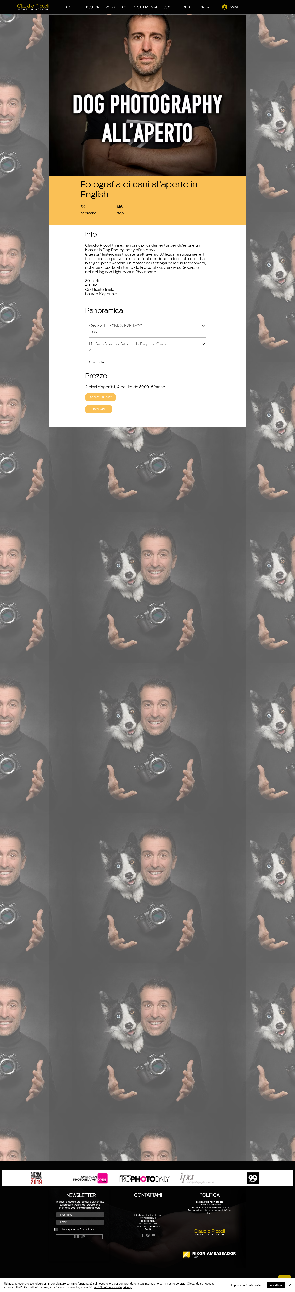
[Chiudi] (290, 1285)
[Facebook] (142, 1235)
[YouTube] (153, 1235)
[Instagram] (148, 1235)
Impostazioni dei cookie (246, 1285)
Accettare (276, 1285)
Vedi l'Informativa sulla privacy (113, 1287)
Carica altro (97, 362)
